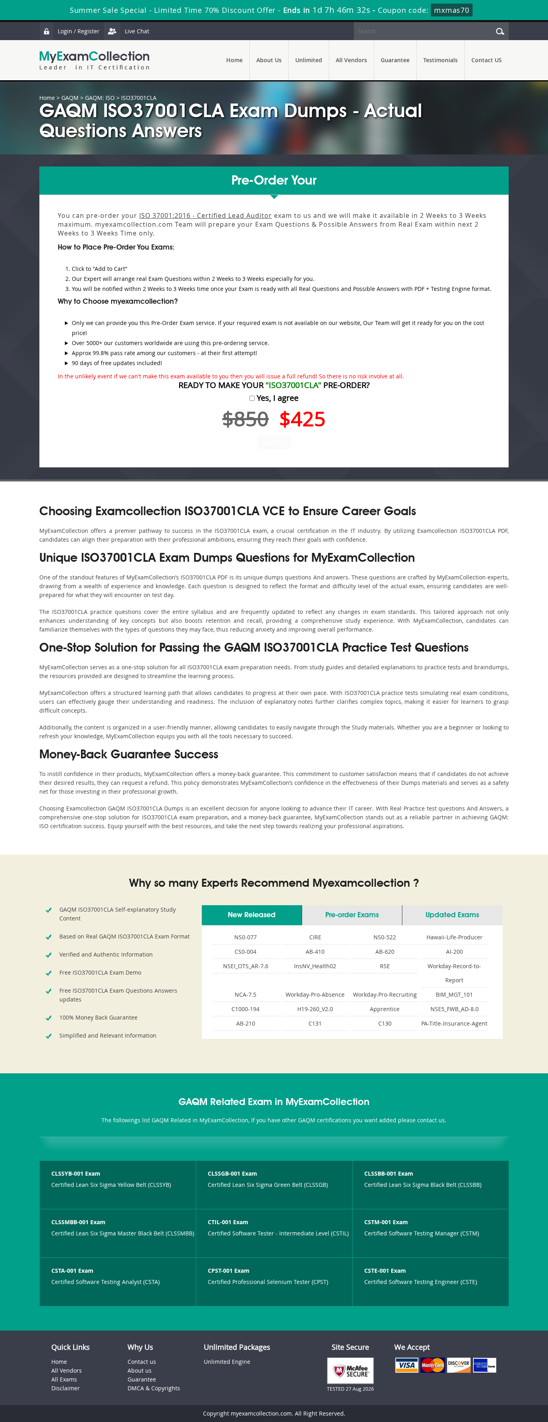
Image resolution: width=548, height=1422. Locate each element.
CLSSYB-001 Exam (75, 1173)
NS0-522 (384, 937)
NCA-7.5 (245, 994)
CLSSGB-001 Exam (232, 1173)
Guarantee (395, 60)
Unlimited (308, 60)
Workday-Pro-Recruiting (385, 994)
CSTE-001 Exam (385, 1270)
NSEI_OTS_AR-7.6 (245, 966)
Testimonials (440, 60)
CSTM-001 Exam (386, 1222)
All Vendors (351, 60)
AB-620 (384, 951)
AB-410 (315, 951)
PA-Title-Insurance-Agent (454, 1023)
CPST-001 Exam (229, 1270)
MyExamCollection (94, 60)
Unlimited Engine (227, 1361)
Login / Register (78, 31)
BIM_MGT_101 (454, 994)
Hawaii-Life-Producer (454, 937)
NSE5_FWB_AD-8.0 (454, 1009)
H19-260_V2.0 (315, 1009)
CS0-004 (245, 951)
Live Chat (137, 31)
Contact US (486, 60)
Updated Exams (452, 915)
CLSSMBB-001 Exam (78, 1222)
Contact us (142, 1361)
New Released (252, 915)
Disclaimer (65, 1388)
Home (234, 60)
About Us (269, 60)
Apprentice (385, 1009)
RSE (385, 966)
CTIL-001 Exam (228, 1222)
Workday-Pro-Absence (315, 994)
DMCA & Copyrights (154, 1388)
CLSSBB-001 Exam (388, 1173)
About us (140, 1370)
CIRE (315, 937)
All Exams (64, 1379)
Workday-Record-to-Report (454, 973)
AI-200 (454, 951)
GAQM (70, 98)
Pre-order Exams (352, 915)
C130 (385, 1023)
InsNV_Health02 (315, 966)
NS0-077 (245, 937)
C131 (315, 1023)
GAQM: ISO (100, 98)
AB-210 (245, 1023)
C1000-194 (245, 1009)
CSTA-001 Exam (72, 1270)
